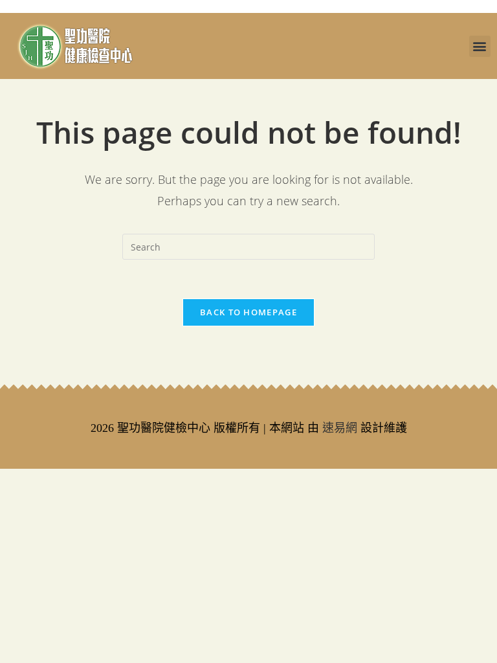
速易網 (339, 427)
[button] (480, 46)
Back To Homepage (248, 312)
